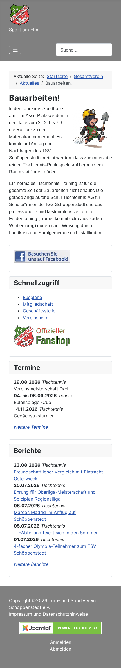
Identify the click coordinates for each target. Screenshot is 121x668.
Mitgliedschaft (38, 304)
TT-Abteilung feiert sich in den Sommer (56, 532)
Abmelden (60, 649)
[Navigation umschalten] (15, 50)
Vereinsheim (35, 317)
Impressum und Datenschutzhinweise (48, 614)
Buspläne (32, 297)
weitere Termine (31, 427)
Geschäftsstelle (39, 311)
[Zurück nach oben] (111, 657)
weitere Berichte (31, 564)
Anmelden (60, 642)
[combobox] (84, 49)
